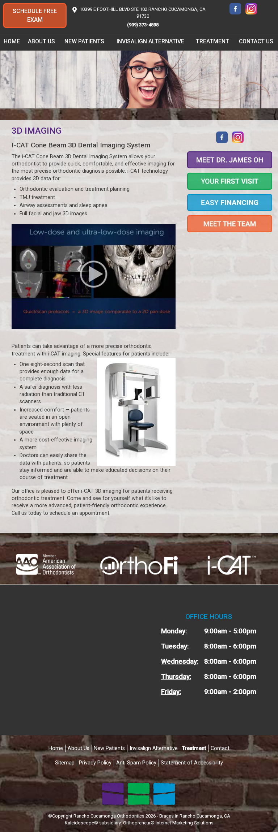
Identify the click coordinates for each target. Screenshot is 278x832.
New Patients (109, 748)
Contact (220, 748)
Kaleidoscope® (81, 822)
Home (12, 41)
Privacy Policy (95, 763)
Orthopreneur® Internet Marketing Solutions (168, 822)
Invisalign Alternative (150, 41)
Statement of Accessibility (192, 763)
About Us (78, 748)
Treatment (194, 748)
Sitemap (65, 763)
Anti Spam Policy (136, 763)
